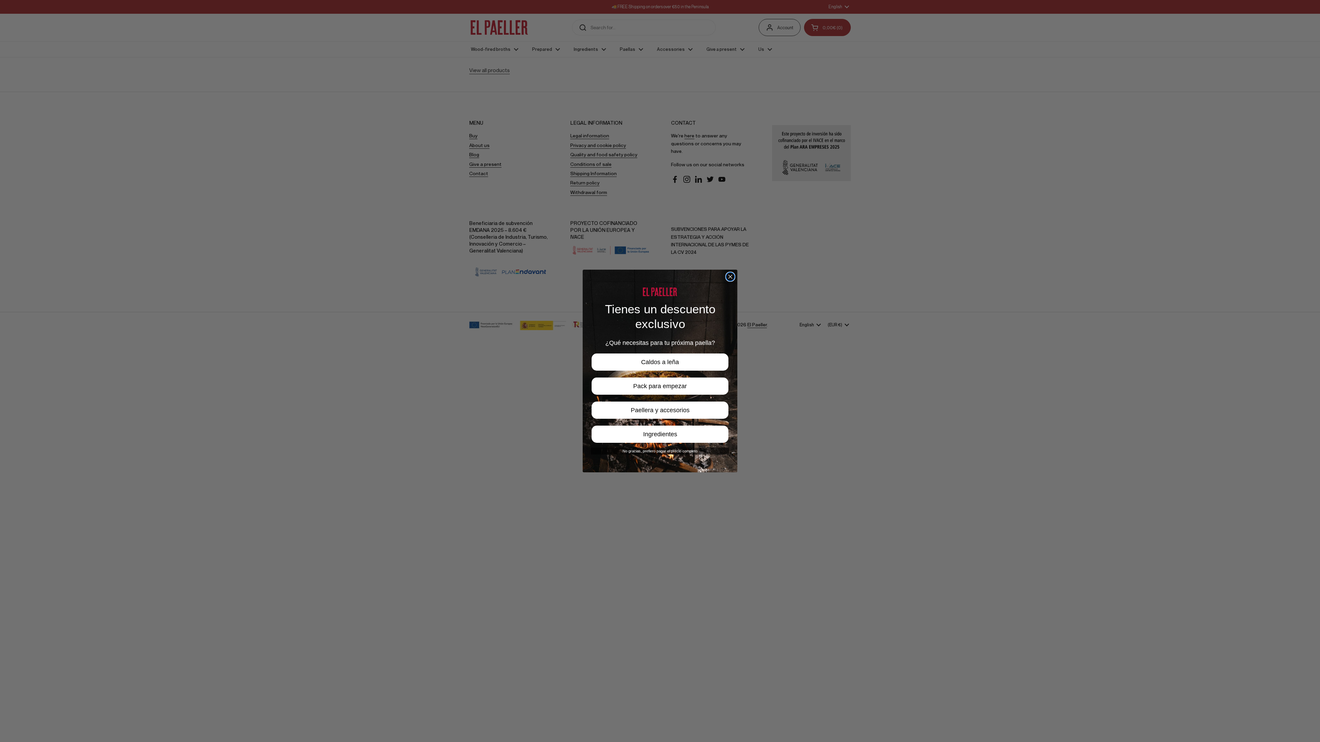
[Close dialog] (730, 276)
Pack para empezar (660, 386)
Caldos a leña (660, 362)
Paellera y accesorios (660, 410)
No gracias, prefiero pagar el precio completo (660, 451)
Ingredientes (660, 434)
